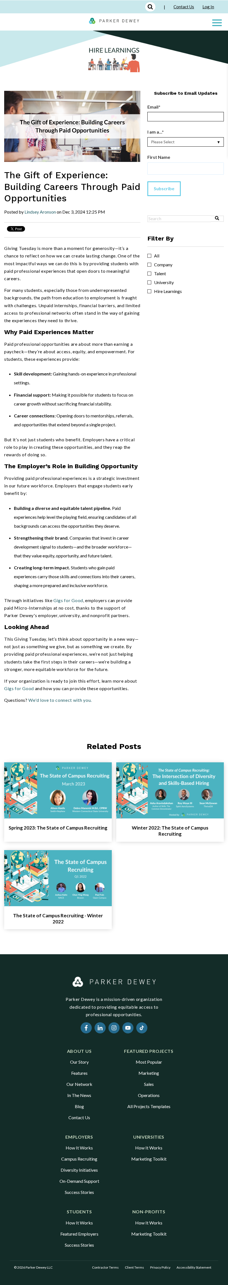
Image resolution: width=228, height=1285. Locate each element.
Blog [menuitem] (79, 1106)
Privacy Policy (160, 1267)
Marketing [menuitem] (148, 1073)
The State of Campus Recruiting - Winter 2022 (58, 919)
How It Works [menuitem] (79, 1147)
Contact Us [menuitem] (79, 1117)
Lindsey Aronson (40, 211)
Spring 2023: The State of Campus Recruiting (58, 828)
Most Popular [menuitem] (149, 1061)
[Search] (217, 219)
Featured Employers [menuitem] (79, 1233)
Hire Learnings (168, 291)
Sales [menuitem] (149, 1084)
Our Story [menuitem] (79, 1061)
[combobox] (179, 218)
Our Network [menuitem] (79, 1084)
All (156, 256)
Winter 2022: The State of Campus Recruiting (170, 831)
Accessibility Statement (194, 1267)
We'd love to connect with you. (59, 700)
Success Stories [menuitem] (79, 1192)
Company (163, 264)
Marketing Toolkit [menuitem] (149, 1158)
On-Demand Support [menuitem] (79, 1181)
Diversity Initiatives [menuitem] (79, 1170)
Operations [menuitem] (149, 1095)
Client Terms (134, 1267)
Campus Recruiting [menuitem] (79, 1158)
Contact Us (184, 6)
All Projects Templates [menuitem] (148, 1106)
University (164, 282)
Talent (160, 273)
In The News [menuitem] (79, 1095)
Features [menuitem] (79, 1073)
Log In (208, 6)
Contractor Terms (105, 1267)
